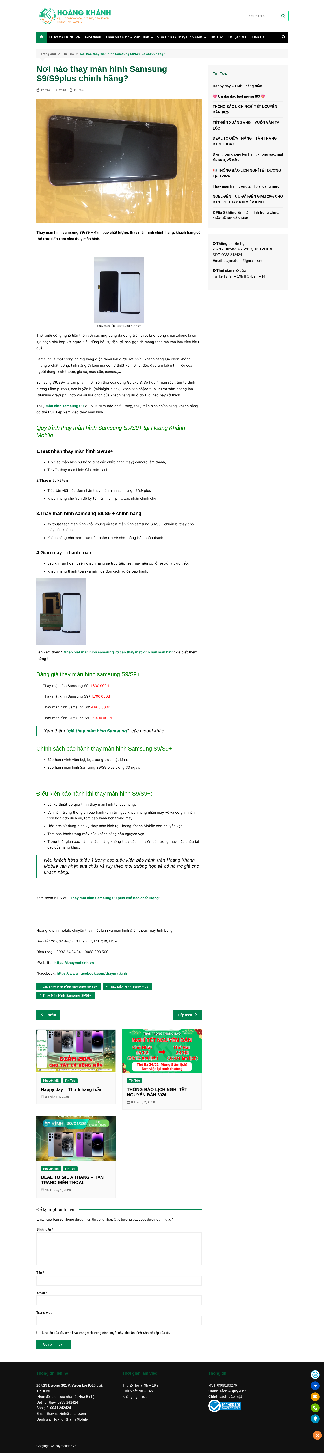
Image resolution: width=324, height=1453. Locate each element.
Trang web (44, 1312)
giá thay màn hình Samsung (97, 731)
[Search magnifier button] (283, 16)
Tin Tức (216, 37)
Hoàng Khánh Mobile (70, 1419)
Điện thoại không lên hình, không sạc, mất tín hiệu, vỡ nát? (248, 157)
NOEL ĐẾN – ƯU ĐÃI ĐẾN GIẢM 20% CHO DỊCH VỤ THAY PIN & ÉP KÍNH (248, 199)
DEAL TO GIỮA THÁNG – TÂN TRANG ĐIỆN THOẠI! (245, 141)
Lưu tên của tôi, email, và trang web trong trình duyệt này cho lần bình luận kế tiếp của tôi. (106, 1333)
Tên (40, 1273)
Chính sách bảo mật (225, 1397)
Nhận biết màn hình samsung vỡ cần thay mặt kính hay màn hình (119, 652)
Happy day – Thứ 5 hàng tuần (71, 1089)
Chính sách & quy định (227, 1391)
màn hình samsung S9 (65, 406)
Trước (51, 1015)
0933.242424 (68, 1402)
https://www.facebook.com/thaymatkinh (92, 973)
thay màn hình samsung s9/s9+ (67, 995)
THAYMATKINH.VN (65, 37)
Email (41, 1293)
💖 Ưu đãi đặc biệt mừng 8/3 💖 (239, 96)
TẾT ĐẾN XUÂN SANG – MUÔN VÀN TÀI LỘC (246, 125)
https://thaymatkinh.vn (74, 962)
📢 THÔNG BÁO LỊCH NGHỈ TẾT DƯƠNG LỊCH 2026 (247, 173)
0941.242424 (60, 1408)
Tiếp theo (185, 1015)
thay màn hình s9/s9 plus (128, 986)
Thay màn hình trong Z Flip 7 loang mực (246, 186)
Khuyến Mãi (237, 37)
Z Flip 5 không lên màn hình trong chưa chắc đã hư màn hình (246, 215)
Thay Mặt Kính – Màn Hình (127, 37)
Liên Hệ (258, 37)
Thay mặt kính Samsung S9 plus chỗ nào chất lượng (114, 898)
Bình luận (44, 1229)
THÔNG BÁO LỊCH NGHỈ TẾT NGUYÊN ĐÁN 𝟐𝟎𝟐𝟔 (245, 109)
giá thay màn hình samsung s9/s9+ (70, 986)
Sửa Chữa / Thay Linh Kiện (179, 37)
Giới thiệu (93, 37)
